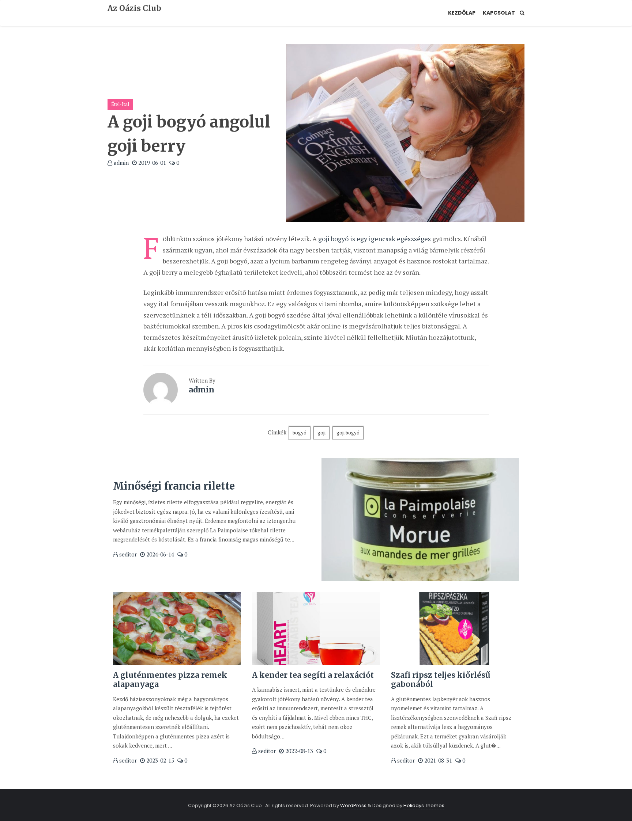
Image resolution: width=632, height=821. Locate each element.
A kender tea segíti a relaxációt (313, 675)
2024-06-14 (159, 554)
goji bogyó (348, 432)
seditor (127, 554)
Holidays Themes (423, 805)
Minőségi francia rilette (174, 486)
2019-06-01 (151, 162)
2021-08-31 (437, 760)
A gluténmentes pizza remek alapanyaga (170, 679)
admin (120, 162)
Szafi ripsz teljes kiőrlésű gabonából (440, 679)
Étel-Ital (120, 104)
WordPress (353, 805)
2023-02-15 (159, 760)
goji (321, 432)
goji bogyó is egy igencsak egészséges (374, 238)
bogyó (299, 432)
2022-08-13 (298, 751)
